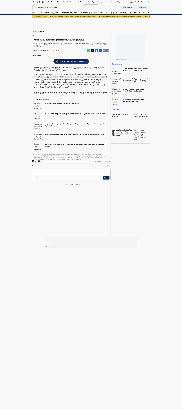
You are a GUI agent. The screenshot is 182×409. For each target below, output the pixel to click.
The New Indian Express (55, 2)
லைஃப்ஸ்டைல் (100, 12)
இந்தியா (133, 12)
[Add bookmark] (108, 36)
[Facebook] (128, 2)
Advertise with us (121, 60)
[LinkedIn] (100, 50)
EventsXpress (119, 2)
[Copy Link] (107, 50)
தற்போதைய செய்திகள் (49, 12)
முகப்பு (34, 12)
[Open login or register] (42, 1)
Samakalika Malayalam (80, 2)
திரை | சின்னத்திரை (68, 12)
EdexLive (110, 2)
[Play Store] (148, 2)
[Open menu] (33, 2)
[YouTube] (142, 2)
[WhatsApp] (145, 2)
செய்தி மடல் (128, 7)
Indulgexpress (102, 2)
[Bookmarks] (39, 1)
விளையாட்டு (85, 12)
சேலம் (35, 36)
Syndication (37, 56)
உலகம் (141, 12)
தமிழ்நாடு (123, 12)
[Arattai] (131, 1)
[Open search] (36, 1)
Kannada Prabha (67, 2)
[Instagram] (135, 2)
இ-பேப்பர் (143, 7)
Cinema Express (92, 2)
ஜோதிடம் (113, 12)
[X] (138, 2)
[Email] (104, 50)
